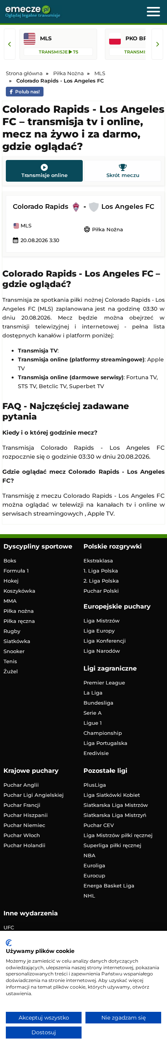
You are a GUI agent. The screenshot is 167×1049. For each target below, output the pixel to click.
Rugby (11, 631)
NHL (89, 896)
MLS (25, 226)
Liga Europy (99, 631)
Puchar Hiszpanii (25, 815)
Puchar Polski (101, 591)
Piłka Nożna (103, 229)
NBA (90, 855)
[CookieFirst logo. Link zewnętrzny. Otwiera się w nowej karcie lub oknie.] (9, 942)
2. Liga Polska (101, 581)
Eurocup (94, 875)
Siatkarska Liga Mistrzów (116, 805)
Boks (9, 560)
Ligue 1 (93, 723)
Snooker (13, 651)
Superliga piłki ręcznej (112, 845)
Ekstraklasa (98, 560)
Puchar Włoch (21, 835)
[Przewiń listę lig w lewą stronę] (10, 44)
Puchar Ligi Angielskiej (33, 795)
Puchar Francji (21, 805)
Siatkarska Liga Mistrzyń (115, 815)
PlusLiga (95, 785)
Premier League (104, 682)
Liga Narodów (102, 651)
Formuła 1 (16, 570)
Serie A (93, 713)
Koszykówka (19, 591)
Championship (103, 733)
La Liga (93, 693)
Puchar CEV (99, 825)
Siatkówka (16, 641)
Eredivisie (96, 753)
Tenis (10, 661)
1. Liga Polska (101, 570)
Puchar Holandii (24, 845)
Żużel (10, 671)
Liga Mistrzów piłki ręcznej (118, 835)
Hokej (11, 581)
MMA (10, 601)
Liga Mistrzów (102, 620)
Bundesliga (98, 703)
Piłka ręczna (19, 621)
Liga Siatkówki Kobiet (112, 795)
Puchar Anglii (21, 785)
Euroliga (94, 865)
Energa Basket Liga (109, 885)
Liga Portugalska (105, 743)
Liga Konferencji (105, 641)
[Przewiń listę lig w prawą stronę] (157, 44)
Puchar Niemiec (24, 825)
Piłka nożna (18, 611)
